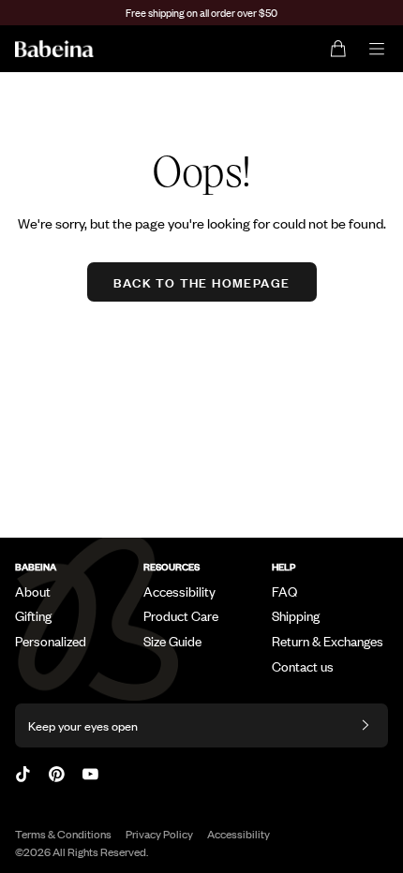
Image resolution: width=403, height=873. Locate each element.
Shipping (296, 615)
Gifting (33, 615)
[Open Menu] (377, 48)
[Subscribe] (365, 725)
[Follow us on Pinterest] (57, 774)
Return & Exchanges (327, 640)
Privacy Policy (159, 833)
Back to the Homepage (202, 281)
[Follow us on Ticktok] (23, 774)
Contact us (303, 666)
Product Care (180, 615)
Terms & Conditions (63, 833)
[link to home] (54, 48)
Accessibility (179, 591)
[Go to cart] (338, 48)
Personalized (50, 640)
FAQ (284, 591)
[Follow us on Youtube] (90, 774)
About (33, 591)
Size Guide (172, 640)
